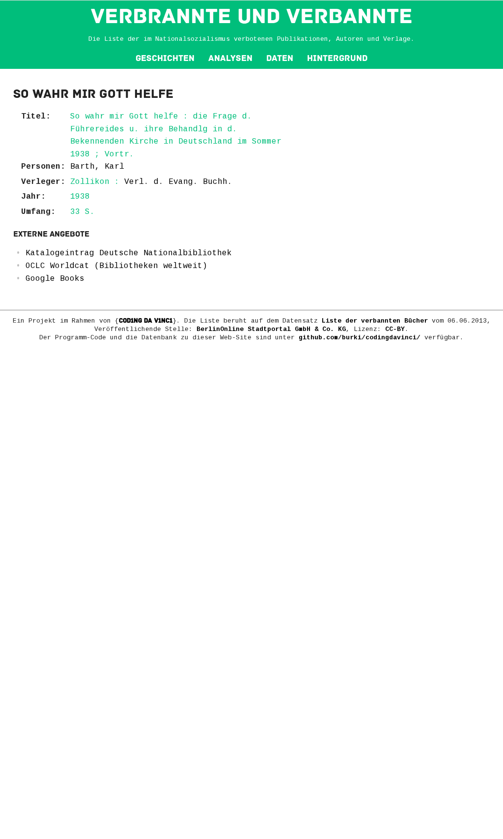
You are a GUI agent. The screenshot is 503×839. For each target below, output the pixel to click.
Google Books (55, 278)
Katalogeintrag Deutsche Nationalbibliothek (129, 253)
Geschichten (165, 58)
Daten (279, 58)
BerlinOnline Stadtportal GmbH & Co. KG (271, 329)
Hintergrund (337, 58)
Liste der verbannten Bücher (375, 321)
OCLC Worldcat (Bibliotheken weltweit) (116, 266)
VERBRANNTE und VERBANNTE (252, 16)
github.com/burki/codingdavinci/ (359, 337)
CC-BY (395, 329)
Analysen (230, 58)
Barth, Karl (97, 166)
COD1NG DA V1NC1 (145, 321)
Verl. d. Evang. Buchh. (178, 182)
